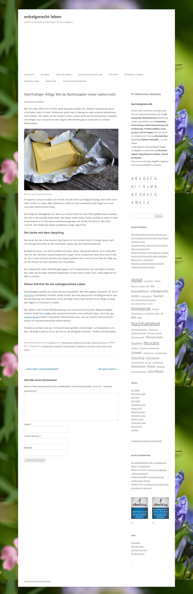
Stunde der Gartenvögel (149, 348)
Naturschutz (153, 330)
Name (28, 424)
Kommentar (31, 391)
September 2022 (138, 423)
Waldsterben (138, 366)
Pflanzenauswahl (137, 337)
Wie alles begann (108, 368)
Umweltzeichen (161, 353)
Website (28, 447)
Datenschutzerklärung (74, 81)
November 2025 (138, 394)
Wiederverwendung (139, 372)
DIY (152, 286)
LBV (162, 313)
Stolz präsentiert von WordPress (37, 581)
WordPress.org (137, 553)
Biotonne (134, 286)
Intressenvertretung (139, 304)
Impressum (51, 81)
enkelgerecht (47, 346)
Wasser (151, 366)
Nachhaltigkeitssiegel (139, 330)
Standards (135, 348)
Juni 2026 (135, 390)
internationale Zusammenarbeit (143, 300)
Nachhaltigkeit (69, 346)
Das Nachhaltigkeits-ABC (90, 74)
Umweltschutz (148, 353)
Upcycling (29, 295)
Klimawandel (141, 308)
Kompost (155, 309)
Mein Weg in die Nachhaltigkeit (41, 368)
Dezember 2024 (138, 404)
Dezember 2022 (138, 412)
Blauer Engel (144, 286)
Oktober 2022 (137, 419)
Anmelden (135, 542)
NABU (48, 313)
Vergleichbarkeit (137, 362)
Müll (133, 317)
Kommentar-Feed (139, 550)
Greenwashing (146, 296)
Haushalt (58, 346)
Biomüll (157, 281)
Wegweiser (161, 367)
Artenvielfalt (148, 281)
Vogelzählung (157, 362)
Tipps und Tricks (63, 74)
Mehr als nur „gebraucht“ (142, 260)
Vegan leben (101, 346)
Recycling (151, 342)
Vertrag (148, 362)
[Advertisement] (96, 48)
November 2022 (138, 415)
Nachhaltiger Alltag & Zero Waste (76, 342)
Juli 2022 (134, 430)
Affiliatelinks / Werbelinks (148, 94)
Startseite (29, 74)
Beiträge (45, 74)
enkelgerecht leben (42, 16)
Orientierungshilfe (154, 333)
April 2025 (135, 401)
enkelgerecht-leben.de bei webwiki (146, 441)
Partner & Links (31, 81)
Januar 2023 (136, 408)
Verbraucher (152, 358)
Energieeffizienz (140, 291)
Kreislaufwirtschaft (152, 313)
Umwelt (136, 352)
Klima (150, 304)
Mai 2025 (135, 397)
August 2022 (136, 426)
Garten (135, 295)
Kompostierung (137, 313)
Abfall (136, 280)
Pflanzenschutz (154, 337)
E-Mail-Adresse (32, 436)
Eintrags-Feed (137, 546)
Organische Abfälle (138, 333)
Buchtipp (113, 74)
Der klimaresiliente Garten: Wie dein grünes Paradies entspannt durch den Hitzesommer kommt (150, 238)
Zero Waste (155, 371)
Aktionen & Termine (134, 74)
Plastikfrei (81, 346)
